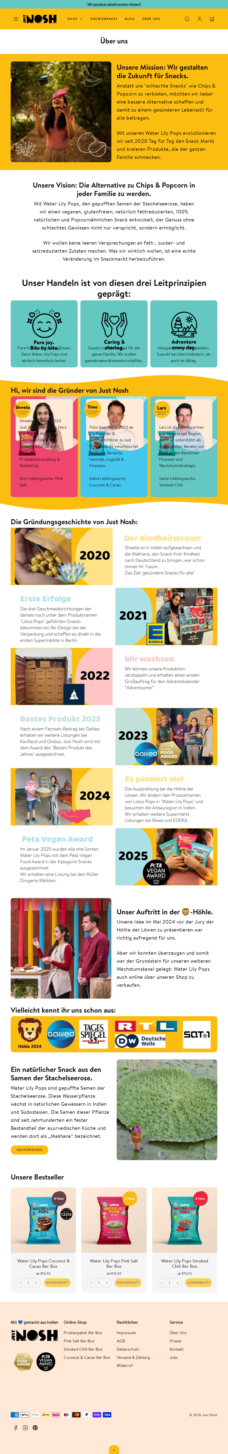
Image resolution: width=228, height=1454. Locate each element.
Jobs (174, 1357)
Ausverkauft (57, 1282)
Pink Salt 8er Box (79, 1341)
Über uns (151, 19)
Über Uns (178, 1332)
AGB (121, 1341)
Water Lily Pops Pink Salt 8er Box (114, 1263)
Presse (175, 1341)
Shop (73, 19)
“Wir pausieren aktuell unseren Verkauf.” (113, 4)
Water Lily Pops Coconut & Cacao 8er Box (43, 1263)
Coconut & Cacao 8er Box (87, 1357)
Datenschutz (128, 1349)
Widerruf (125, 1365)
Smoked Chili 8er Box (83, 1349)
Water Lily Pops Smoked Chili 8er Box (184, 1263)
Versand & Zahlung (133, 1357)
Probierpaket (104, 19)
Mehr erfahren (29, 1150)
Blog (130, 19)
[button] (16, 19)
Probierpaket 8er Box (83, 1332)
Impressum (126, 1332)
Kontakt (177, 1349)
